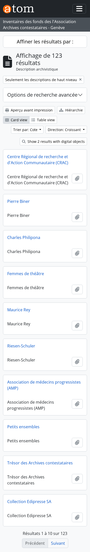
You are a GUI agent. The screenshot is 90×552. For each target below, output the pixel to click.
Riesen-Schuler (21, 346)
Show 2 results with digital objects (55, 141)
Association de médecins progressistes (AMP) (44, 385)
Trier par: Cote (25, 129)
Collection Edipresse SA (29, 501)
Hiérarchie (73, 110)
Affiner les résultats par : (45, 41)
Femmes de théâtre (25, 273)
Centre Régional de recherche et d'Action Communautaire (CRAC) (37, 159)
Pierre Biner (18, 201)
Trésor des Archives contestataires (40, 463)
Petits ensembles (23, 427)
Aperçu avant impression (31, 110)
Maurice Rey (18, 310)
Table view (45, 119)
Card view (18, 119)
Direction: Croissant (65, 129)
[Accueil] (20, 9)
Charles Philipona (23, 237)
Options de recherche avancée (42, 94)
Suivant (58, 543)
